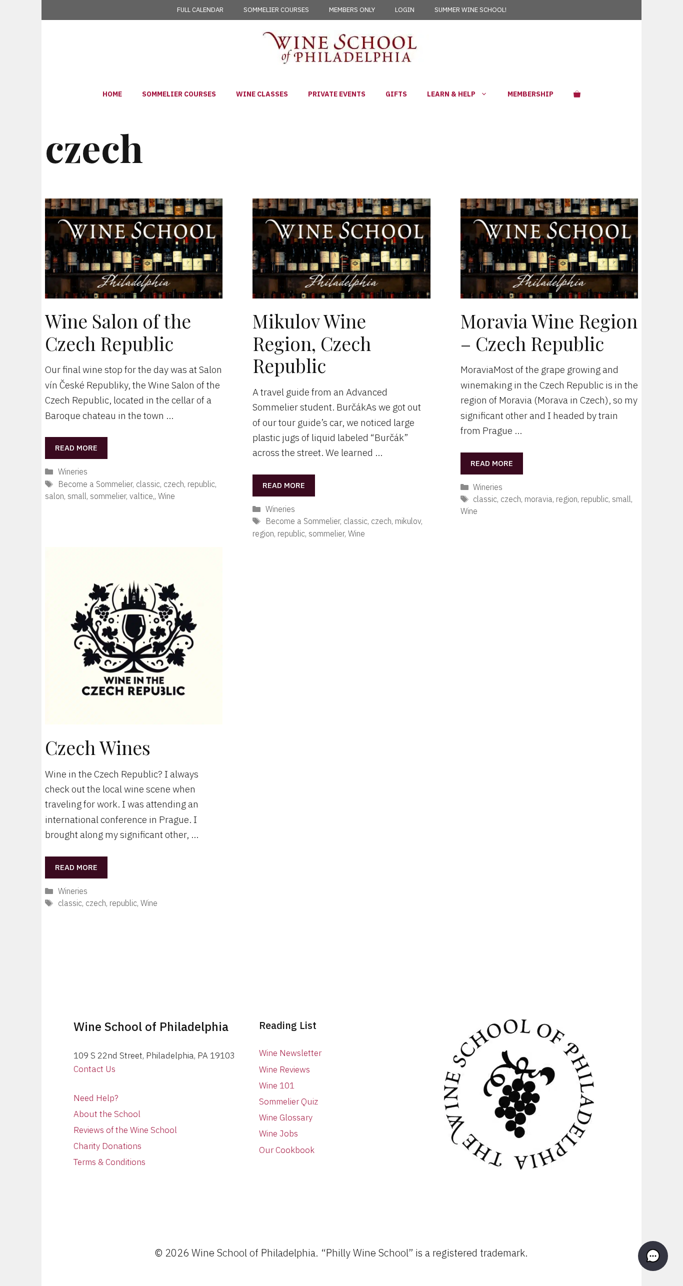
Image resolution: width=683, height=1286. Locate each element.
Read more (76, 447)
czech (174, 483)
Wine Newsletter (290, 1053)
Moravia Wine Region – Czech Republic (549, 331)
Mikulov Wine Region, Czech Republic (311, 343)
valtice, (142, 495)
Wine (166, 495)
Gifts (396, 94)
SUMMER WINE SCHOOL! (470, 10)
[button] (653, 1256)
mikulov (408, 521)
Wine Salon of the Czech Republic (118, 331)
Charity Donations (108, 1146)
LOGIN (404, 10)
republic (201, 483)
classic (148, 483)
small (77, 495)
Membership (531, 94)
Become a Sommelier (95, 483)
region (263, 533)
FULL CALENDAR (200, 10)
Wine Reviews (284, 1069)
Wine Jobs (278, 1133)
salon (54, 495)
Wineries (73, 471)
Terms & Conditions (110, 1162)
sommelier (108, 495)
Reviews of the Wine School (125, 1130)
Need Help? (96, 1098)
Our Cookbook (286, 1150)
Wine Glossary (285, 1117)
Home (112, 94)
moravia (538, 499)
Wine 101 (276, 1085)
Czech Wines (97, 747)
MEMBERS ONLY (352, 10)
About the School (107, 1114)
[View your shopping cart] (577, 94)
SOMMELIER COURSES (276, 10)
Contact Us (95, 1069)
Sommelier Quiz (288, 1101)
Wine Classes (262, 94)
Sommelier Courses (179, 94)
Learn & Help (451, 94)
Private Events (337, 94)
